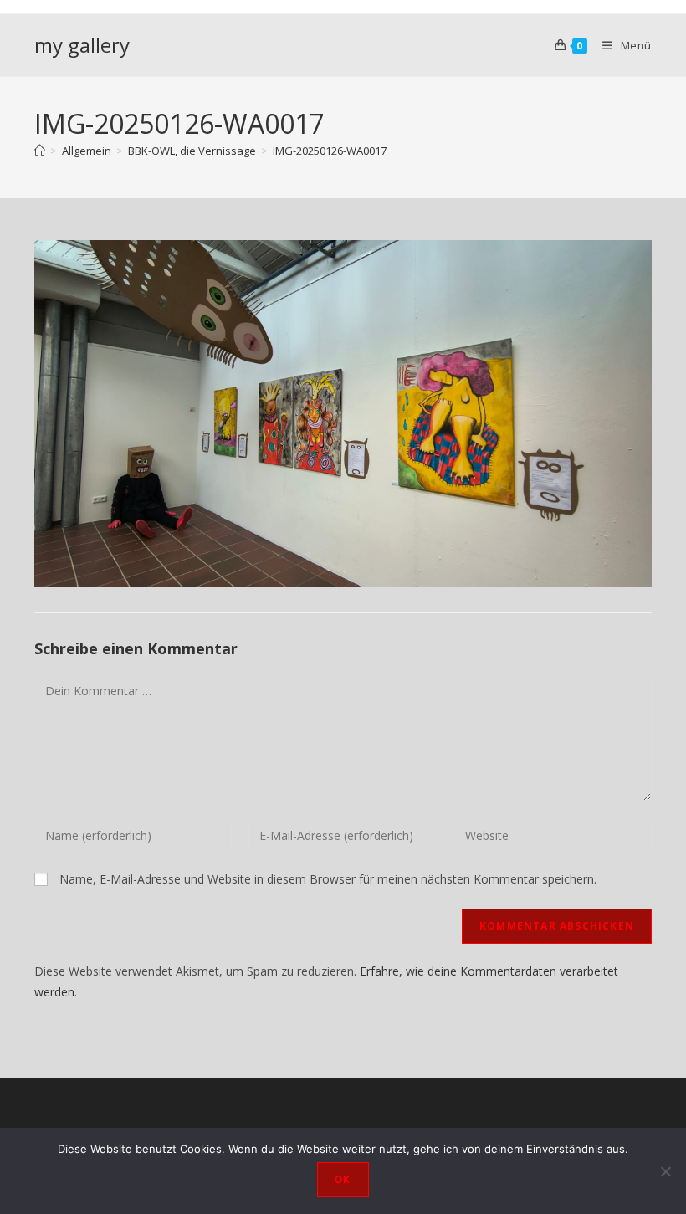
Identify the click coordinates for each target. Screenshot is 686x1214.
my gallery (82, 45)
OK (343, 1179)
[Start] (39, 150)
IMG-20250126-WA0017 (330, 150)
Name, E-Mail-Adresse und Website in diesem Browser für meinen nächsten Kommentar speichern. (327, 879)
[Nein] (665, 1171)
